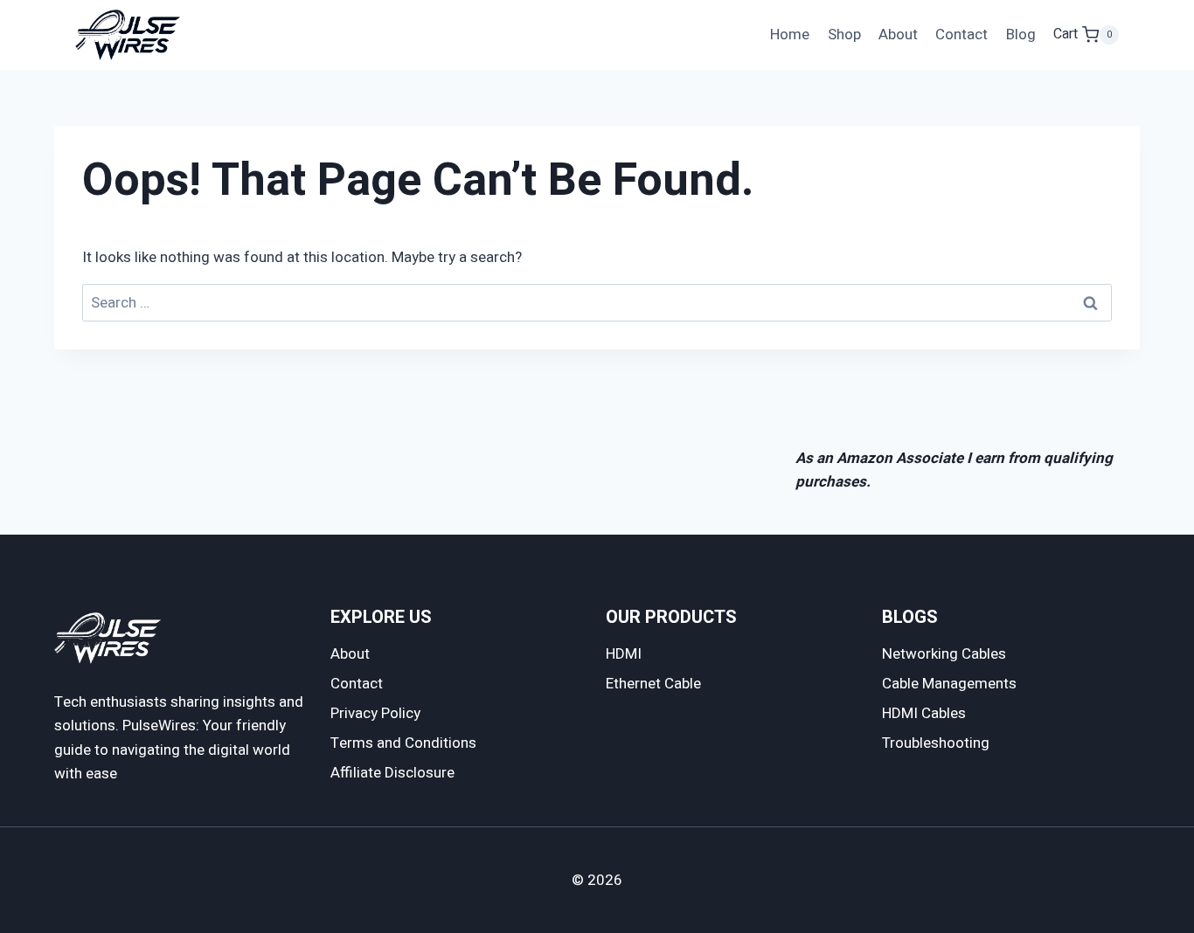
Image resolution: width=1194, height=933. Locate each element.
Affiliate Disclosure (392, 773)
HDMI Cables (924, 713)
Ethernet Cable (653, 684)
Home (789, 34)
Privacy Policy (375, 713)
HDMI (624, 654)
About (898, 34)
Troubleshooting (935, 743)
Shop (844, 34)
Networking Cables (944, 654)
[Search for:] (597, 303)
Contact (961, 34)
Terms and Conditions (403, 743)
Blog (1021, 34)
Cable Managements (949, 684)
